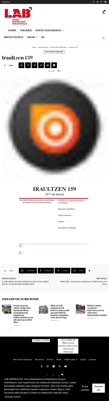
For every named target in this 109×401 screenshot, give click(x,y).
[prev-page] (4, 330)
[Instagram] (97, 2)
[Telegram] (54, 65)
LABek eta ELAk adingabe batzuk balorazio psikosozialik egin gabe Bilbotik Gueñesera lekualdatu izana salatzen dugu (59, 311)
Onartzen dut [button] (98, 388)
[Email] (41, 65)
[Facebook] (93, 2)
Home (34, 47)
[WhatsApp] (21, 65)
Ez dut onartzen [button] (85, 388)
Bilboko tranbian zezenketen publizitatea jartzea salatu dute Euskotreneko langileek (97, 310)
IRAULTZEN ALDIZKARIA (58, 47)
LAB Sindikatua (43, 47)
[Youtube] (105, 2)
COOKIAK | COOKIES (41, 341)
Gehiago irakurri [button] (13, 396)
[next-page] (8, 330)
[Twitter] (101, 2)
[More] (89, 270)
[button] (103, 38)
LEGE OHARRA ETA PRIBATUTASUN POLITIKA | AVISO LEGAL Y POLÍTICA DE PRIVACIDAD (68, 346)
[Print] (47, 65)
